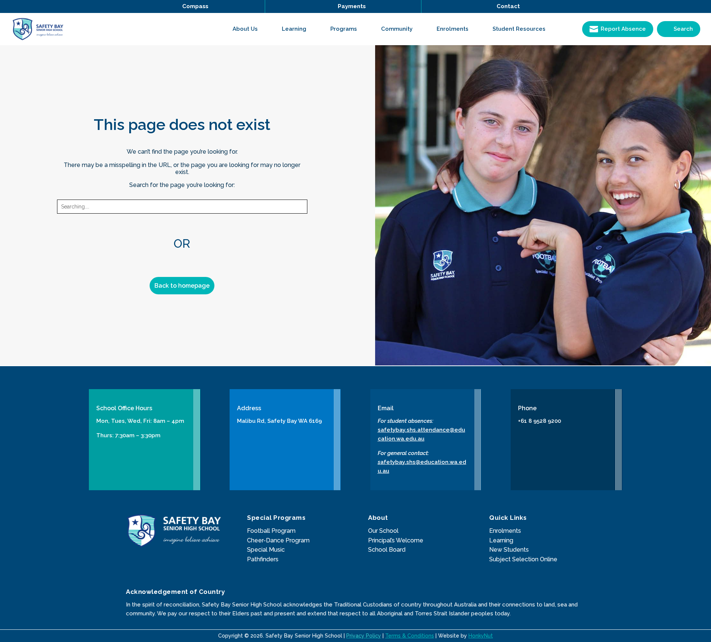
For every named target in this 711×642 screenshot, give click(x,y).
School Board (386, 549)
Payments (352, 6)
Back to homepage (182, 285)
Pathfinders (262, 559)
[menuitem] (250, 29)
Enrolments (505, 530)
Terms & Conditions (409, 636)
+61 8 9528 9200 (539, 421)
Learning (501, 540)
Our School (383, 530)
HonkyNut (480, 636)
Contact (508, 6)
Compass (195, 6)
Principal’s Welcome (395, 540)
